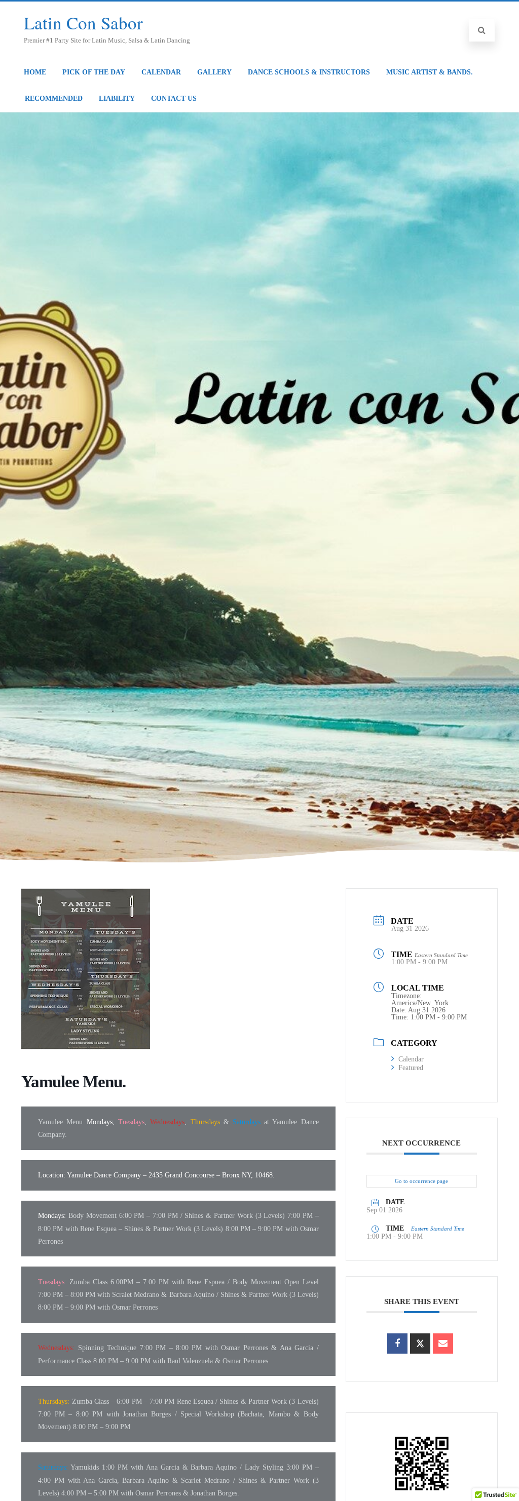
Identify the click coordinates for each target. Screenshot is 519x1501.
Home (35, 72)
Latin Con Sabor (83, 22)
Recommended (54, 98)
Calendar (161, 72)
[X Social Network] (420, 1343)
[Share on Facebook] (397, 1343)
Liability (117, 98)
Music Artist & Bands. (429, 72)
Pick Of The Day (93, 72)
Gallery (214, 72)
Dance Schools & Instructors (309, 72)
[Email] (443, 1343)
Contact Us (174, 98)
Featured (410, 1068)
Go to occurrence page (421, 1181)
